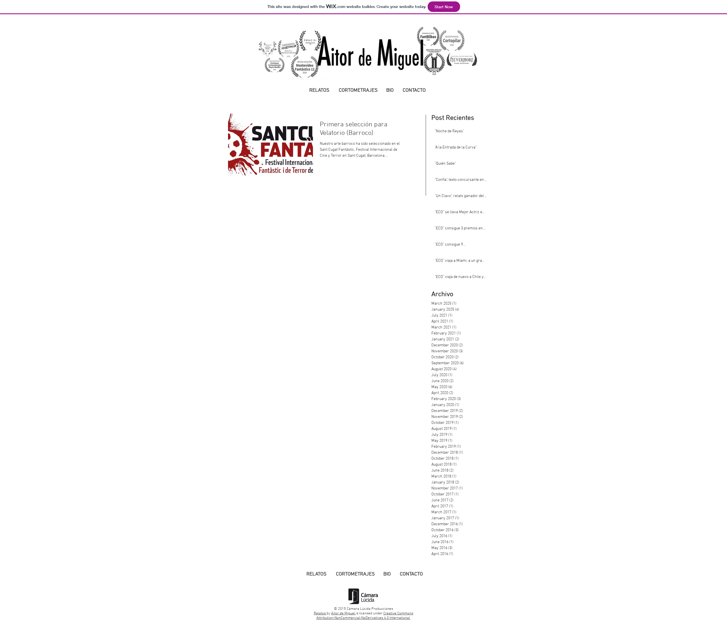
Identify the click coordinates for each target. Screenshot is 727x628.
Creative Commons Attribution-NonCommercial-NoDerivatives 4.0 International (364, 615)
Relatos (320, 613)
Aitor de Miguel (343, 613)
